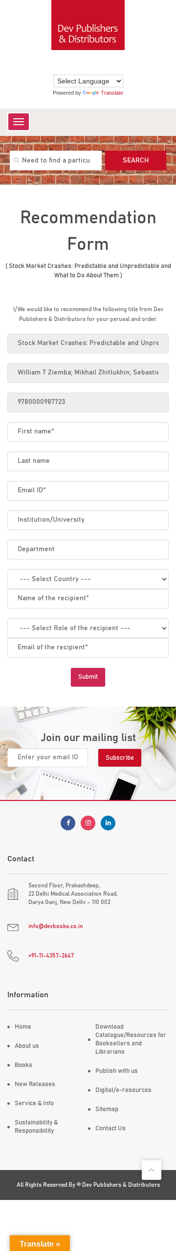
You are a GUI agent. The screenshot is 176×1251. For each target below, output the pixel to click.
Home (23, 1027)
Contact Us (110, 1128)
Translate (112, 93)
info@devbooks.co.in (55, 926)
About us (27, 1046)
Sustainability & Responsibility (36, 1126)
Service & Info (34, 1103)
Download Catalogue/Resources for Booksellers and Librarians (130, 1039)
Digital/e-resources (123, 1090)
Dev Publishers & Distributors (121, 1185)
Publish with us (116, 1071)
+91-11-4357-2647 (51, 955)
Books (23, 1065)
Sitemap (106, 1109)
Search (136, 160)
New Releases (35, 1084)
